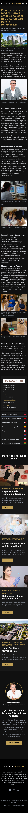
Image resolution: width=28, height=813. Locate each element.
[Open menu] (26, 3)
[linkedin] (18, 790)
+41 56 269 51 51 (8, 397)
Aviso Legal (7, 805)
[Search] (23, 3)
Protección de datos (18, 805)
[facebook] (10, 790)
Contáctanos (14, 743)
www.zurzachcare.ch (9, 407)
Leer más (6, 507)
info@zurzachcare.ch (9, 402)
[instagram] (14, 790)
